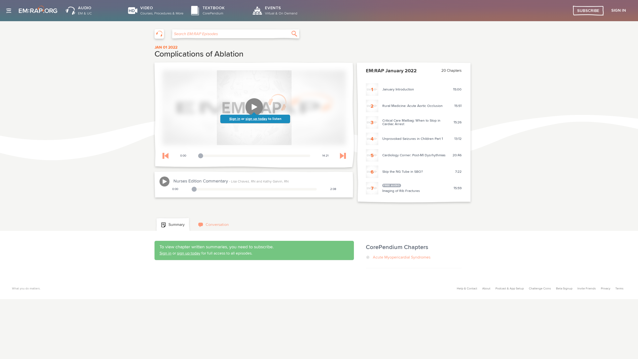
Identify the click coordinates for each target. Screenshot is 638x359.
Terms (619, 288)
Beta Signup (564, 288)
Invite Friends (586, 288)
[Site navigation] (8, 10)
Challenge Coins (540, 288)
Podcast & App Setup (509, 288)
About (486, 288)
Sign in (234, 119)
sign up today (256, 119)
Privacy (605, 288)
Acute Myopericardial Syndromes (401, 257)
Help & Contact (467, 288)
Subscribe (588, 11)
